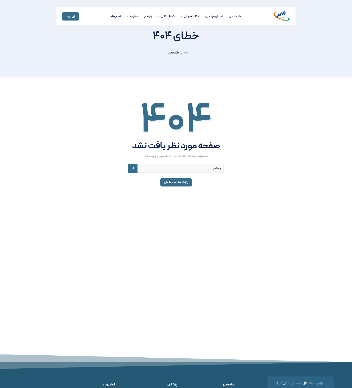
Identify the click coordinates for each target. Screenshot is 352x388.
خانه (186, 52)
